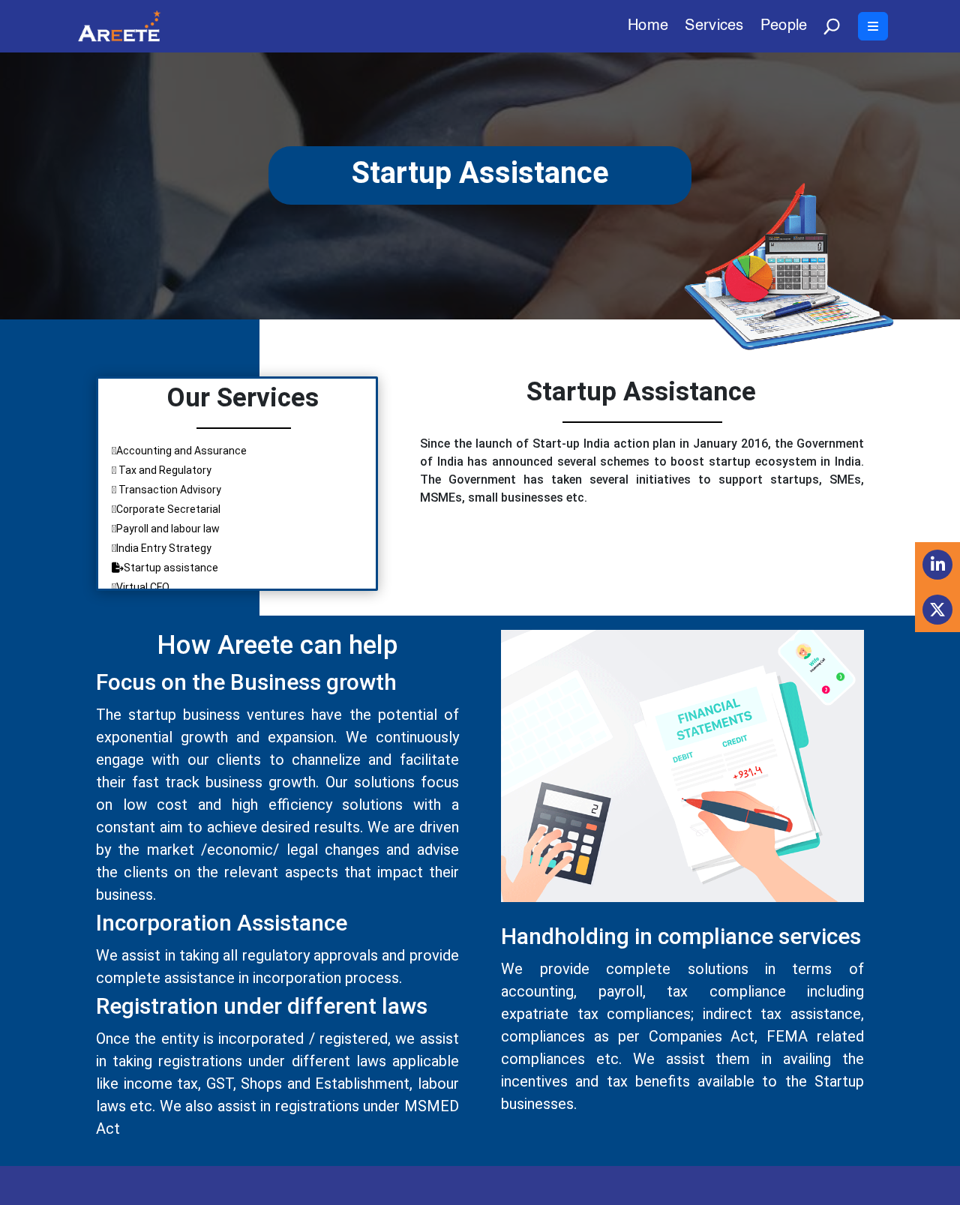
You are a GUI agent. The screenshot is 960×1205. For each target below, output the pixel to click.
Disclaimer (710, 1185)
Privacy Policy (848, 1185)
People (784, 27)
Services (714, 27)
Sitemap (773, 1185)
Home (648, 27)
